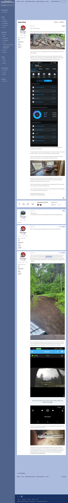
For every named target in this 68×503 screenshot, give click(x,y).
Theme (19, 499)
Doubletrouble (23, 216)
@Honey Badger (49, 256)
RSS (37, 499)
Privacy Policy (24, 499)
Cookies (33, 499)
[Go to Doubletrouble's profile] (41, 205)
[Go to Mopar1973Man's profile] (23, 27)
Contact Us (29, 499)
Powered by (42, 501)
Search (4, 5)
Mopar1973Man (23, 31)
